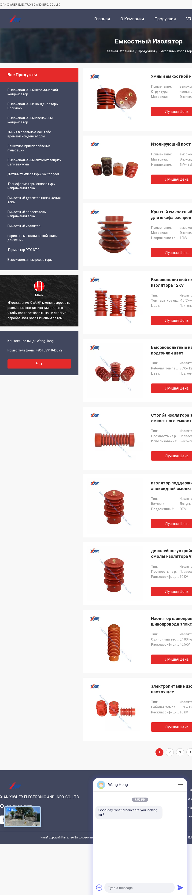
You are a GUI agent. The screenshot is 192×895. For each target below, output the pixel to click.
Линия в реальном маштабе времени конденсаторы (29, 134)
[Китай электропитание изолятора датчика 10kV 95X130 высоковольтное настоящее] (115, 709)
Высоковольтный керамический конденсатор (32, 92)
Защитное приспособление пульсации (29, 148)
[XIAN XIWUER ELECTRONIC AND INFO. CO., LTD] (15, 19)
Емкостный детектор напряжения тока (34, 200)
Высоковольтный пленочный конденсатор (30, 120)
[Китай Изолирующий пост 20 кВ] (115, 167)
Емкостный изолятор (24, 226)
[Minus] (180, 785)
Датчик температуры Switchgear (33, 174)
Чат (39, 364)
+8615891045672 (49, 350)
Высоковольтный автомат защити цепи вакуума (34, 162)
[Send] (180, 887)
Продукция (146, 51)
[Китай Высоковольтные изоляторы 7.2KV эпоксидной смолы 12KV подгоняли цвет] (115, 370)
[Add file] (99, 887)
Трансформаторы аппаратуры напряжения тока (31, 186)
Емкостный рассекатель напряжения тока (26, 214)
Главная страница (120, 51)
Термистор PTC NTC (23, 250)
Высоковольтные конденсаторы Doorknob (32, 106)
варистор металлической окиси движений (32, 238)
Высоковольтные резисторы (29, 259)
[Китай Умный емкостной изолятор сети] (115, 99)
